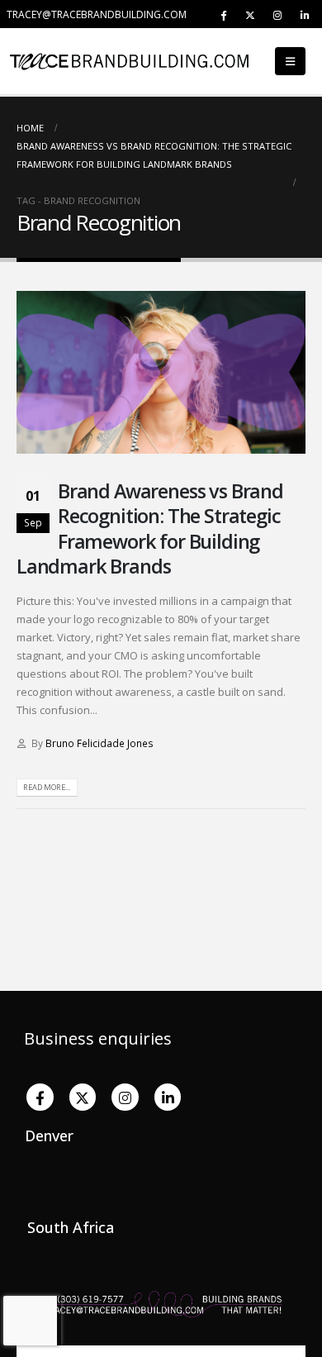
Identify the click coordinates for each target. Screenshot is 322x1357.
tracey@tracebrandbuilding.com (97, 14)
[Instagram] (277, 14)
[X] (250, 14)
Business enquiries (98, 1038)
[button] (290, 61)
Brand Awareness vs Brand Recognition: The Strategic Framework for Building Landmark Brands (150, 528)
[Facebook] (222, 14)
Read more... (46, 787)
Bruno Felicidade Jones (99, 743)
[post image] (161, 372)
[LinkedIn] (304, 14)
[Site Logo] (50, 60)
